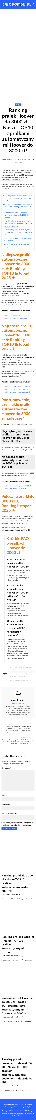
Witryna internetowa (9, 813)
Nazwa (5, 795)
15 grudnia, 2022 (8, 1090)
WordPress (20, 1113)
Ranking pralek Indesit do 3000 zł (16, 315)
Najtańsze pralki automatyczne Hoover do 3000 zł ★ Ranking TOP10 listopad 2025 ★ (17, 206)
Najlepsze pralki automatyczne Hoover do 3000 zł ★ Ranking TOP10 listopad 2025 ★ (17, 198)
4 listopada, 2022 (8, 960)
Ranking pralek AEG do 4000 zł (15, 489)
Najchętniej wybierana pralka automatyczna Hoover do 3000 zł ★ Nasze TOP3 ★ (18, 223)
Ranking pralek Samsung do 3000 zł (17, 386)
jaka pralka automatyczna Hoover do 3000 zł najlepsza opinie (20, 675)
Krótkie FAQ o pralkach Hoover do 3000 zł (16, 245)
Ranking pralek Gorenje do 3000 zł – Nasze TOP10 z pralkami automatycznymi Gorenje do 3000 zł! (17, 1005)
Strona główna (27, 1104)
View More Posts (18, 703)
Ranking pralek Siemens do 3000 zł (17, 392)
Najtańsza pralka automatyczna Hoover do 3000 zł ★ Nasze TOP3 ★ (18, 232)
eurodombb (8, 159)
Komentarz (6, 768)
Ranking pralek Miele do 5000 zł (16, 318)
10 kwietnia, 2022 (8, 899)
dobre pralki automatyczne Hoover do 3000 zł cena (21, 669)
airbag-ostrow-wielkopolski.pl (18, 1107)
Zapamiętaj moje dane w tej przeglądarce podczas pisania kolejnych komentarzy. (18, 824)
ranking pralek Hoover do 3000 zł (20, 680)
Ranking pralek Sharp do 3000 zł (16, 389)
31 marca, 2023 (20, 159)
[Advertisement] (18, 27)
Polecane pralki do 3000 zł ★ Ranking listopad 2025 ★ (17, 240)
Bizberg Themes (18, 1116)
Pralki (18, 105)
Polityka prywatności (10, 1104)
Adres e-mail (7, 804)
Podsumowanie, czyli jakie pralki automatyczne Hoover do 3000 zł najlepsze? (15, 215)
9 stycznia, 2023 (8, 1021)
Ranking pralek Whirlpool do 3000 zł (17, 486)
